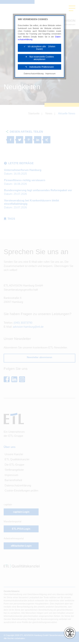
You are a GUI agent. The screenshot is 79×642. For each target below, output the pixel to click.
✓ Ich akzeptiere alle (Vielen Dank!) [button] (39, 47)
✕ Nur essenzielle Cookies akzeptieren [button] (39, 58)
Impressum (50, 73)
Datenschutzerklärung (34, 73)
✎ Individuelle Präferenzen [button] (39, 67)
